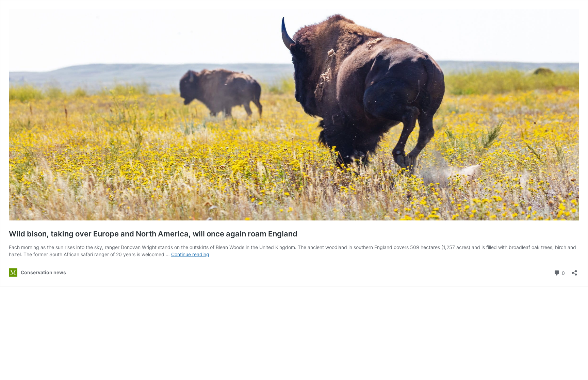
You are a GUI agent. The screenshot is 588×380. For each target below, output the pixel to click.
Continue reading (190, 254)
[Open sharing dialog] (574, 270)
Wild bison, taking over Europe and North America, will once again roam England (153, 233)
